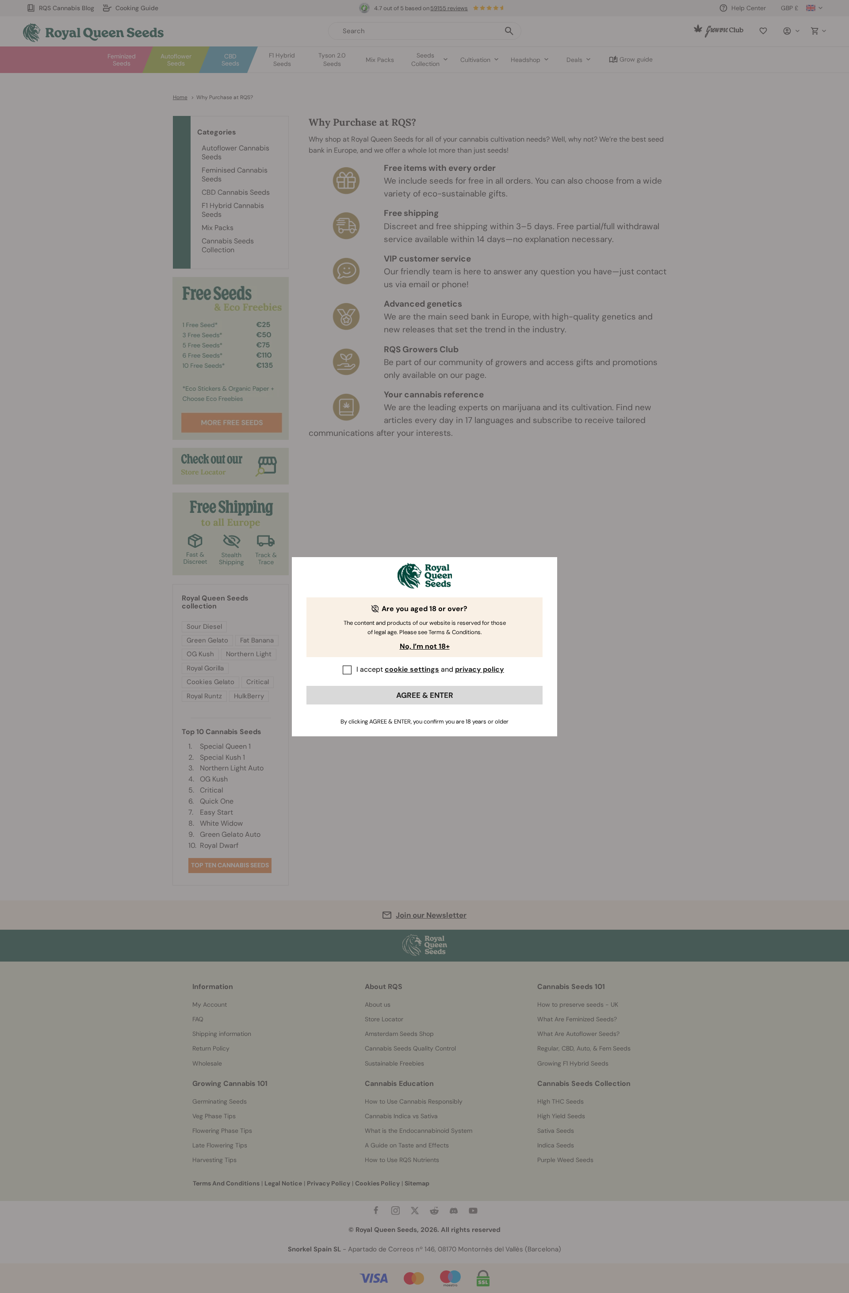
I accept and (430, 669)
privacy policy (479, 669)
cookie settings (412, 669)
